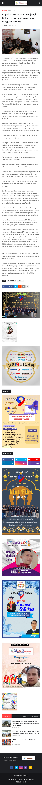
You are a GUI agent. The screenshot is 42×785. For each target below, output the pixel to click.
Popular (6, 716)
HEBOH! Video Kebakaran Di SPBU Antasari (23, 741)
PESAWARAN (11, 10)
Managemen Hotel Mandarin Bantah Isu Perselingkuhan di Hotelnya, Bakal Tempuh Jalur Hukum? (25, 723)
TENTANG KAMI (21, 782)
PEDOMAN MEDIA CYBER (26, 780)
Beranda (4, 10)
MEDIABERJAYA (23, 776)
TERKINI (20, 281)
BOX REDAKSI (12, 780)
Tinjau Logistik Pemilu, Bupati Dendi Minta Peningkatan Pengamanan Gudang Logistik (25, 732)
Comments (35, 716)
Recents (25, 716)
